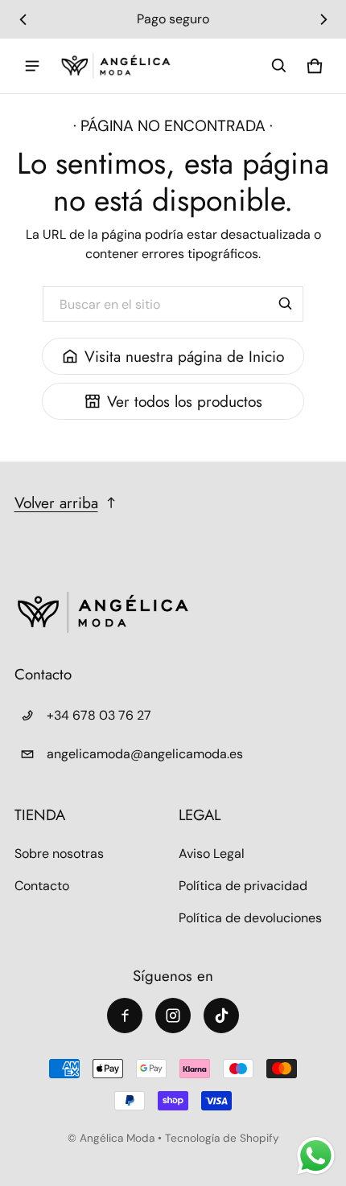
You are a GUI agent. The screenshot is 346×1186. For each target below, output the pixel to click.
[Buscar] (285, 304)
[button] (279, 66)
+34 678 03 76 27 (99, 715)
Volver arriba (56, 502)
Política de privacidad (243, 885)
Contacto (41, 885)
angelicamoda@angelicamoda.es (145, 753)
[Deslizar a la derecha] (323, 19)
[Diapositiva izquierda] (23, 19)
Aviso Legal (212, 853)
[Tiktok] (221, 1015)
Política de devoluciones (250, 917)
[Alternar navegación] (32, 66)
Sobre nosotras (59, 853)
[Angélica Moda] (116, 66)
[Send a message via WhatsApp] (316, 1156)
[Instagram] (173, 1015)
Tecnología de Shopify (222, 1138)
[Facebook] (124, 1015)
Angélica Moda (119, 1138)
